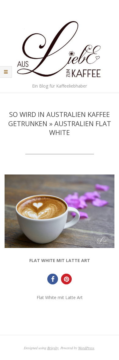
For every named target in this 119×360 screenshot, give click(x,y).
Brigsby (53, 347)
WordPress (86, 347)
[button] (52, 279)
